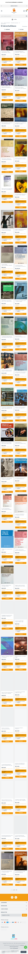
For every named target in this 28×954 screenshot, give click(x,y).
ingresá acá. (22, 945)
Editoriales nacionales (14, 22)
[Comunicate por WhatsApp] (25, 947)
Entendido (23, 951)
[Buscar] (26, 16)
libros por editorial (7, 22)
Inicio (2, 22)
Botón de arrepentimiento (14, 946)
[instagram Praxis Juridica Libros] (12, 897)
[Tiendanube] (14, 948)
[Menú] (2, 11)
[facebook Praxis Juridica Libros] (16, 897)
